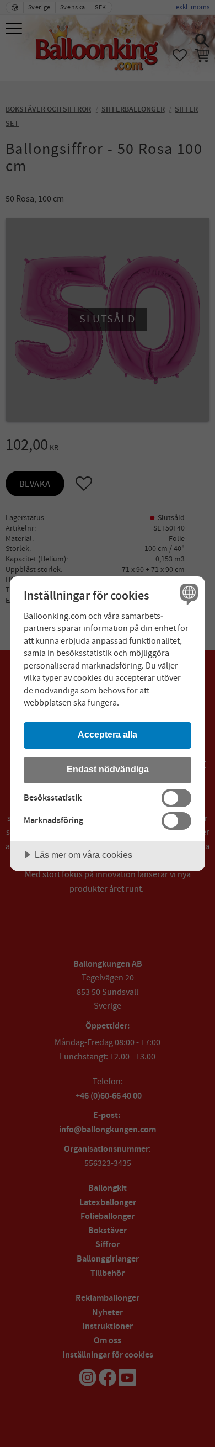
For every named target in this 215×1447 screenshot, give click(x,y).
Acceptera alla (107, 734)
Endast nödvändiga (108, 769)
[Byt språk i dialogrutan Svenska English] (187, 593)
